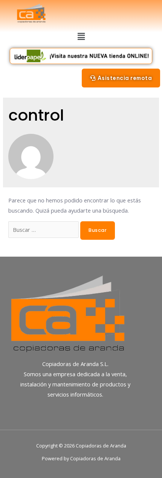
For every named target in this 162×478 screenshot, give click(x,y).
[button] (121, 78)
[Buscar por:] (44, 229)
